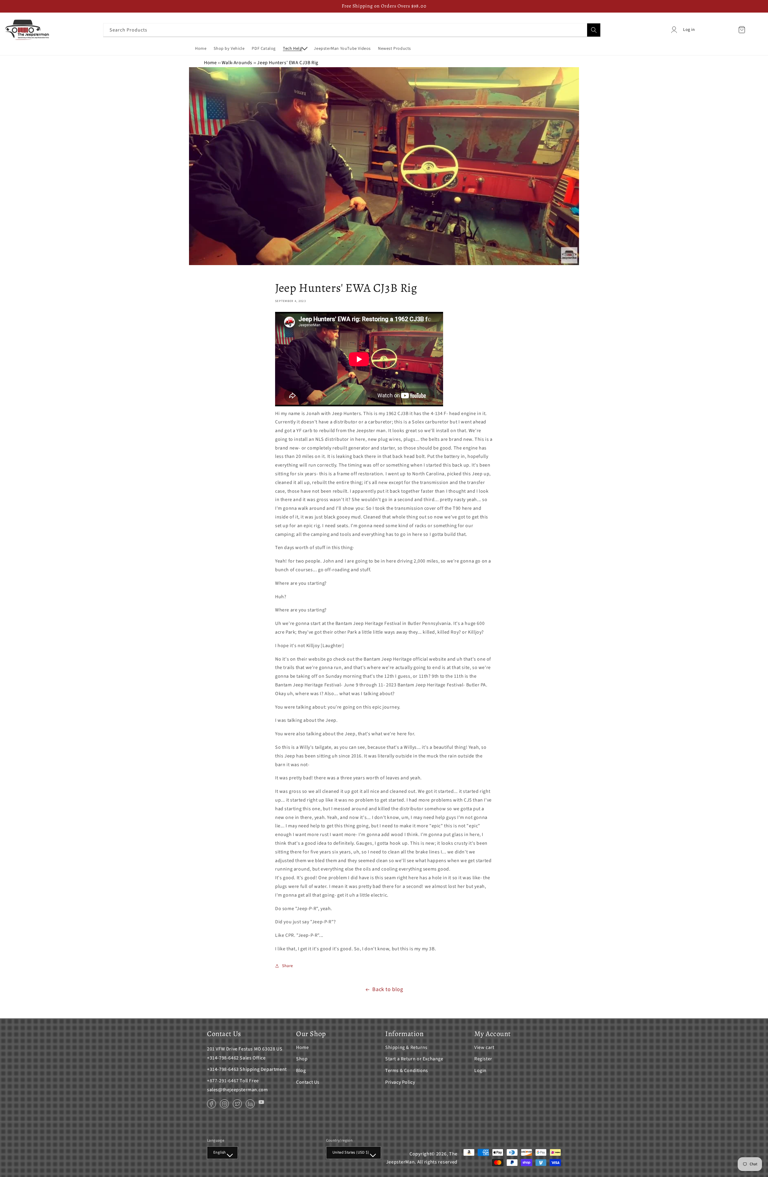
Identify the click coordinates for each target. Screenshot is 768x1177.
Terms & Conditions (406, 1070)
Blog (301, 1070)
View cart (484, 1047)
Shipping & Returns (406, 1047)
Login (480, 1070)
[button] (294, 48)
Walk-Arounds (237, 62)
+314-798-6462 (223, 1058)
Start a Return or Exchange (414, 1059)
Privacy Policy (400, 1082)
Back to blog (387, 989)
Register (483, 1059)
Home (210, 62)
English (219, 1152)
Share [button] (287, 966)
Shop (302, 1059)
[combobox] (352, 30)
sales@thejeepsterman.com (237, 1089)
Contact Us (308, 1082)
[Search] (593, 30)
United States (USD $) (350, 1152)
